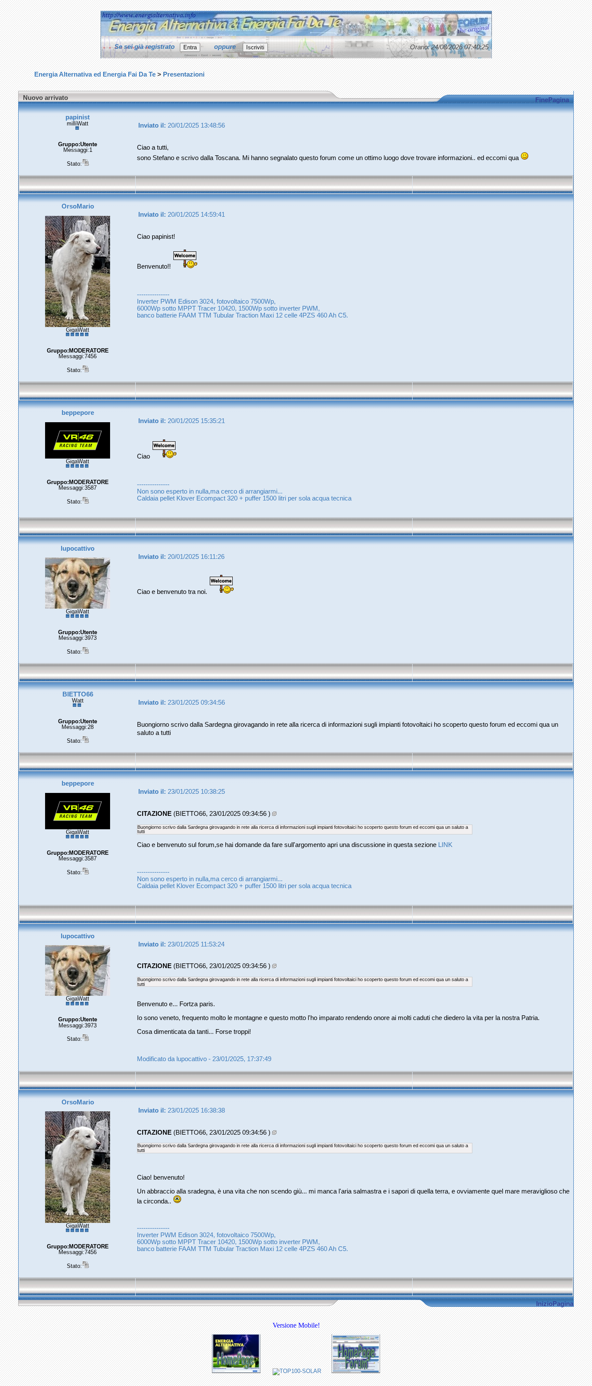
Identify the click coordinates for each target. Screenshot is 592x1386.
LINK (445, 844)
